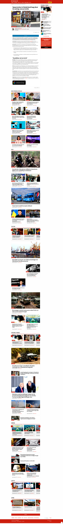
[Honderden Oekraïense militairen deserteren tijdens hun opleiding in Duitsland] (25, 151)
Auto (12, 203)
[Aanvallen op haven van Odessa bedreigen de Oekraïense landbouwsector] (25, 242)
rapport (31, 41)
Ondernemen (15, 2)
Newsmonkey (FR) (19, 521)
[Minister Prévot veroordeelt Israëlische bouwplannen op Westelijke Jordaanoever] (17, 228)
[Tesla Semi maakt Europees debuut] (25, 188)
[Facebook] (45, 517)
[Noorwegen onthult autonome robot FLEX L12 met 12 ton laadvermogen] (25, 292)
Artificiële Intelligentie (15, 285)
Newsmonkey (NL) (14, 521)
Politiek (19, 2)
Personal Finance (26, 2)
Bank (12, 100)
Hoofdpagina (12, 4)
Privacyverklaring (36, 517)
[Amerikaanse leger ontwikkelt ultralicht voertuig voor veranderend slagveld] (25, 348)
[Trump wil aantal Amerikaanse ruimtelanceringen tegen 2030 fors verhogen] (33, 400)
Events (22, 517)
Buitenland (13, 181)
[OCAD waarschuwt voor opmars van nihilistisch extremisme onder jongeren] (33, 93)
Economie (12, 2)
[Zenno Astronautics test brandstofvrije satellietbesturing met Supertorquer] (33, 438)
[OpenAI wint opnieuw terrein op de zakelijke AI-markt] (18, 278)
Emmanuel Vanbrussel (19, 28)
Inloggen (16, 517)
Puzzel (12, 462)
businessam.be (19, 105)
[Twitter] (46, 517)
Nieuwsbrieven (19, 517)
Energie (23, 2)
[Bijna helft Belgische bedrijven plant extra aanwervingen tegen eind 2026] (18, 107)
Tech (20, 2)
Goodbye (23, 521)
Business (13, 114)
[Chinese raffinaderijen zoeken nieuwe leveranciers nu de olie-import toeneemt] (29, 425)
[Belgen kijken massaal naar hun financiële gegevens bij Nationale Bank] (33, 121)
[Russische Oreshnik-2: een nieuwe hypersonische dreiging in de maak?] (15, 416)
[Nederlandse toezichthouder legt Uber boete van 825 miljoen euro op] (18, 464)
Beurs (12, 445)
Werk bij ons (25, 517)
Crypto (30, 2)
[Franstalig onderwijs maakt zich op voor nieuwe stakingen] (18, 135)
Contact (50, 521)
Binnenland (27, 100)
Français (50, 517)
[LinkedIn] (47, 517)
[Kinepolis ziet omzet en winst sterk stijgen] (33, 135)
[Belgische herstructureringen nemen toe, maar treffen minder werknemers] (18, 121)
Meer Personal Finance (47, 36)
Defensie (13, 217)
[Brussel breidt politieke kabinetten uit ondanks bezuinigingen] (33, 107)
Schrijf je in (46, 47)
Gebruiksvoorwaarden (31, 517)
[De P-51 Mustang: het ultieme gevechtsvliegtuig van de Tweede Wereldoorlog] (33, 264)
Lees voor (25, 35)
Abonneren (50, 2)
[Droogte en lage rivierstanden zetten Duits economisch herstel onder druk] (18, 93)
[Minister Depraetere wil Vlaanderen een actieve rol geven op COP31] (29, 228)
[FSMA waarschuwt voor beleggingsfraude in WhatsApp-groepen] (42, 30)
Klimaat (25, 234)
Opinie (13, 505)
